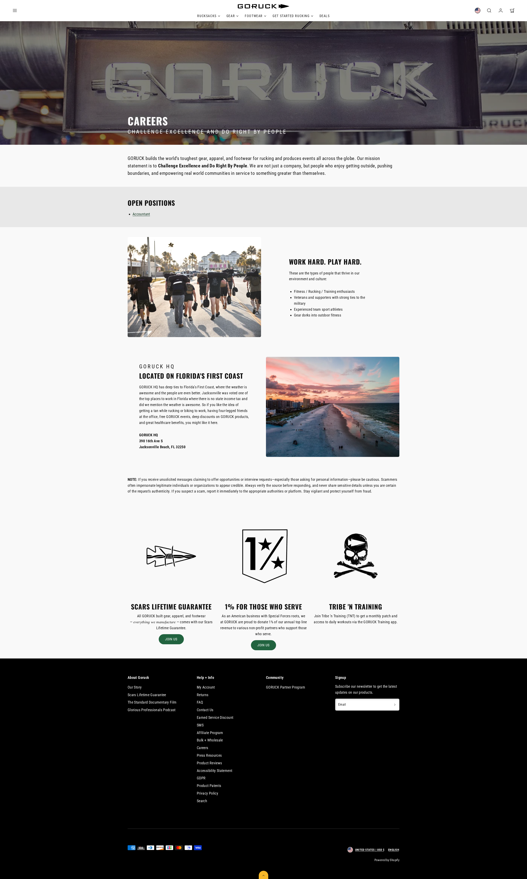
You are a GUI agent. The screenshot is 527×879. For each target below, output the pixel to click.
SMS (200, 725)
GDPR (201, 778)
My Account (206, 687)
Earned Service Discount (215, 717)
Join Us (171, 639)
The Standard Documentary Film (152, 702)
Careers (202, 748)
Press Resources (209, 755)
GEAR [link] (230, 16)
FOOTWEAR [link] (254, 16)
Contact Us (205, 710)
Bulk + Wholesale (210, 740)
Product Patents (209, 785)
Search (202, 801)
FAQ (200, 702)
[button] (15, 10)
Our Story (135, 687)
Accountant (141, 214)
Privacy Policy (207, 793)
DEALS (324, 16)
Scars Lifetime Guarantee (147, 695)
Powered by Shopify (386, 860)
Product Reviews (209, 763)
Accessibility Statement (214, 770)
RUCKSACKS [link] (206, 16)
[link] (478, 10)
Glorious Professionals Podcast (152, 710)
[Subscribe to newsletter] (394, 705)
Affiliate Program (210, 733)
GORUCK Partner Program (285, 687)
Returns (203, 695)
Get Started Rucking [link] (291, 16)
